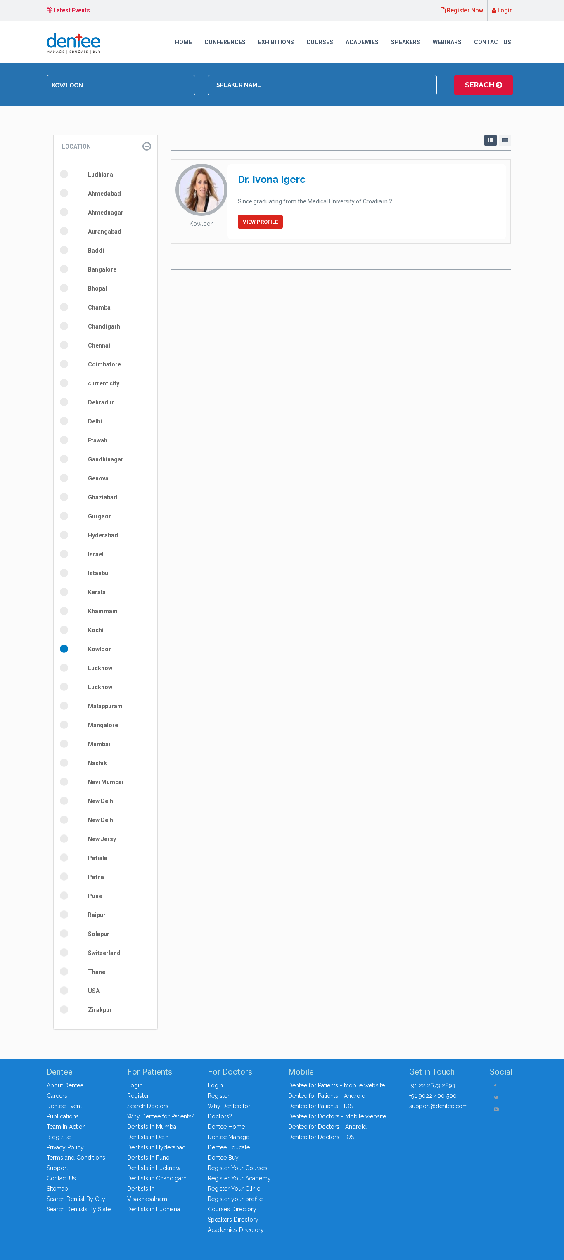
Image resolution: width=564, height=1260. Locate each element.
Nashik (97, 763)
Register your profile (235, 1199)
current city (103, 383)
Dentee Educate (229, 1147)
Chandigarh (104, 326)
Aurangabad (104, 231)
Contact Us (492, 42)
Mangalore (103, 725)
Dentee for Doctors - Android (327, 1126)
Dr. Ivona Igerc (272, 179)
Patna (96, 877)
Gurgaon (100, 516)
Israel (96, 554)
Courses (319, 42)
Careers (57, 1095)
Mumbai (99, 744)
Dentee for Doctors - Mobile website (337, 1116)
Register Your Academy (239, 1178)
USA (94, 991)
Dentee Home (226, 1126)
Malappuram (105, 706)
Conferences (225, 42)
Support (57, 1168)
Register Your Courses (238, 1168)
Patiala (97, 858)
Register (138, 1095)
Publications (63, 1116)
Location (76, 146)
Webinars (447, 42)
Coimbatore (104, 364)
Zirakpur (100, 1010)
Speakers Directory (233, 1219)
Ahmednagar (105, 212)
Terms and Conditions (76, 1157)
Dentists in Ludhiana (153, 1209)
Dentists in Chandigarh (157, 1178)
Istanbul (99, 573)
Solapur (98, 934)
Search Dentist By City (76, 1199)
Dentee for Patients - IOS (320, 1106)
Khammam (103, 611)
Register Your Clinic (234, 1188)
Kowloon (100, 649)
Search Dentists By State (79, 1209)
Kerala (97, 592)
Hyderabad (103, 535)
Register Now (464, 10)
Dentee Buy (223, 1157)
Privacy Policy (65, 1147)
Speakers (405, 42)
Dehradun (101, 402)
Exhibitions (276, 42)
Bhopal (97, 288)
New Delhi (101, 801)
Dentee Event (64, 1106)
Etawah (97, 440)
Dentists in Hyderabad (156, 1147)
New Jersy (102, 839)
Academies (362, 42)
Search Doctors (147, 1106)
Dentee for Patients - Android (326, 1095)
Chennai (99, 345)
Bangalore (102, 269)
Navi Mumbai (105, 782)
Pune (95, 896)
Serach (480, 84)
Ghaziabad (102, 497)
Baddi (96, 250)
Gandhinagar (105, 459)
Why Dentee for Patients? (160, 1116)
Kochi (96, 630)
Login (504, 10)
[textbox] (121, 85)
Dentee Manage (228, 1137)
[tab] (105, 146)
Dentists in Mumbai (152, 1126)
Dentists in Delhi (148, 1137)
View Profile (260, 222)
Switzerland (104, 953)
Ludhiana (100, 174)
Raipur (97, 915)
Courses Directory (232, 1209)
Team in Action (66, 1126)
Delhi (95, 421)
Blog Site (59, 1137)
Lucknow (100, 668)
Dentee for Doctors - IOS (321, 1137)
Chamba (99, 307)
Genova (98, 478)
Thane (96, 972)
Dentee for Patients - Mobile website (336, 1085)
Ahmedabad (104, 193)
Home (183, 42)
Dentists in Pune (148, 1157)
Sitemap (57, 1188)
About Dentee (65, 1085)
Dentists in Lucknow (153, 1168)
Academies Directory (236, 1230)
